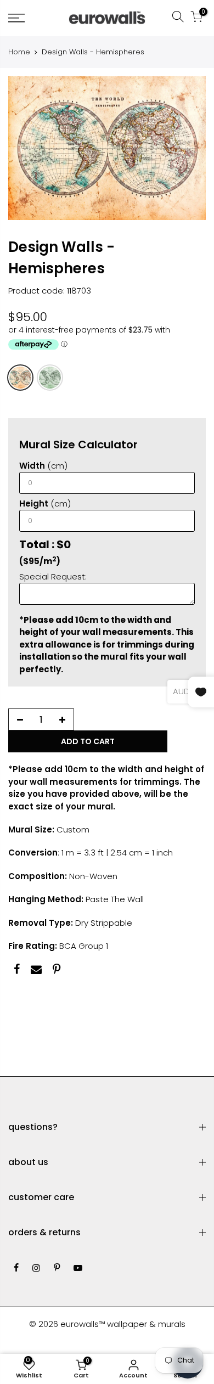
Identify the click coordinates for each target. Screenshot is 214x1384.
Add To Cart (88, 741)
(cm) (43, 465)
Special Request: (53, 576)
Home (19, 52)
